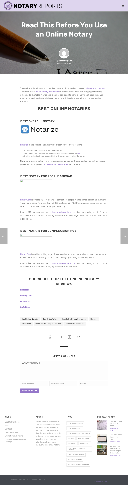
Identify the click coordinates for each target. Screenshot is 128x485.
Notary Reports (65, 61)
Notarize (24, 145)
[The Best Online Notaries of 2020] (102, 425)
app (78, 153)
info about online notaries (56, 164)
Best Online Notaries (13, 422)
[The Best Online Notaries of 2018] (102, 439)
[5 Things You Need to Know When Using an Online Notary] (102, 450)
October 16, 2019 (64, 64)
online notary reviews (95, 88)
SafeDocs (25, 307)
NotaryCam (25, 200)
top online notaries (75, 460)
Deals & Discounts (12, 432)
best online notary (50, 319)
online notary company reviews (49, 324)
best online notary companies (74, 319)
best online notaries (30, 319)
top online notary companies (78, 465)
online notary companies (47, 92)
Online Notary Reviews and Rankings (15, 440)
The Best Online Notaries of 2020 (116, 423)
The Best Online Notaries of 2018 (116, 437)
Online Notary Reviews (14, 436)
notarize (94, 319)
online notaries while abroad (63, 212)
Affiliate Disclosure (101, 481)
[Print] (50, 337)
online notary (84, 443)
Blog (6, 425)
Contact (8, 429)
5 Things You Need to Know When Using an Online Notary (115, 449)
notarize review (83, 438)
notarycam (26, 324)
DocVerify (25, 301)
